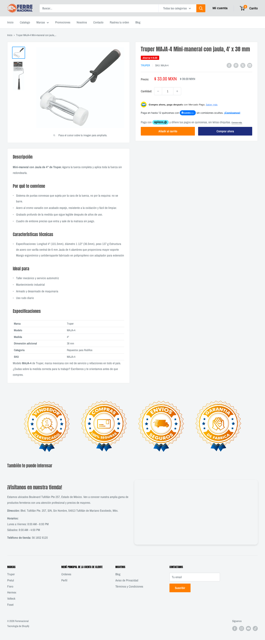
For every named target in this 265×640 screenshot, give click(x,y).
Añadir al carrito (167, 131)
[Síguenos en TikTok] (255, 628)
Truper (145, 65)
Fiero (10, 586)
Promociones (62, 22)
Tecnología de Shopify (18, 626)
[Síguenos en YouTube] (248, 628)
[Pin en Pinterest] (235, 65)
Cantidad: (146, 91)
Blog (137, 22)
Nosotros (82, 22)
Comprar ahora (225, 131)
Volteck (11, 598)
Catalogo (25, 22)
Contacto (98, 22)
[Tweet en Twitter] (242, 65)
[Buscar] (200, 8)
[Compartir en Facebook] (229, 65)
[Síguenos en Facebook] (234, 628)
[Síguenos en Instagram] (241, 628)
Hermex (11, 592)
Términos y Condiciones (129, 586)
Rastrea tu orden (119, 22)
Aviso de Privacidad (126, 580)
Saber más (212, 104)
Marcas (40, 22)
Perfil (64, 580)
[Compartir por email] (249, 65)
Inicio (10, 22)
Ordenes (66, 574)
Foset (10, 605)
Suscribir (180, 588)
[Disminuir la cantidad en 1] (158, 91)
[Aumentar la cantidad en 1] (177, 91)
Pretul (10, 580)
